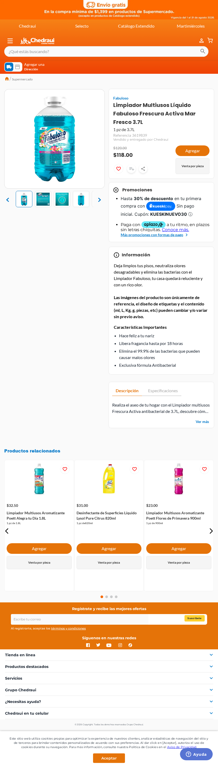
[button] (10, 41)
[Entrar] (199, 40)
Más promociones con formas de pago (152, 234)
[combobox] (106, 51)
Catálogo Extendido (136, 25)
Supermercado (22, 79)
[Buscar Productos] (203, 51)
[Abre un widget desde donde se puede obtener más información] (196, 754)
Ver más (202, 421)
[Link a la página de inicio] (7, 79)
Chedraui (27, 25)
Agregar (192, 150)
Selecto (82, 25)
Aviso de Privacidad (181, 747)
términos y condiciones (68, 628)
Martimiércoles (191, 25)
